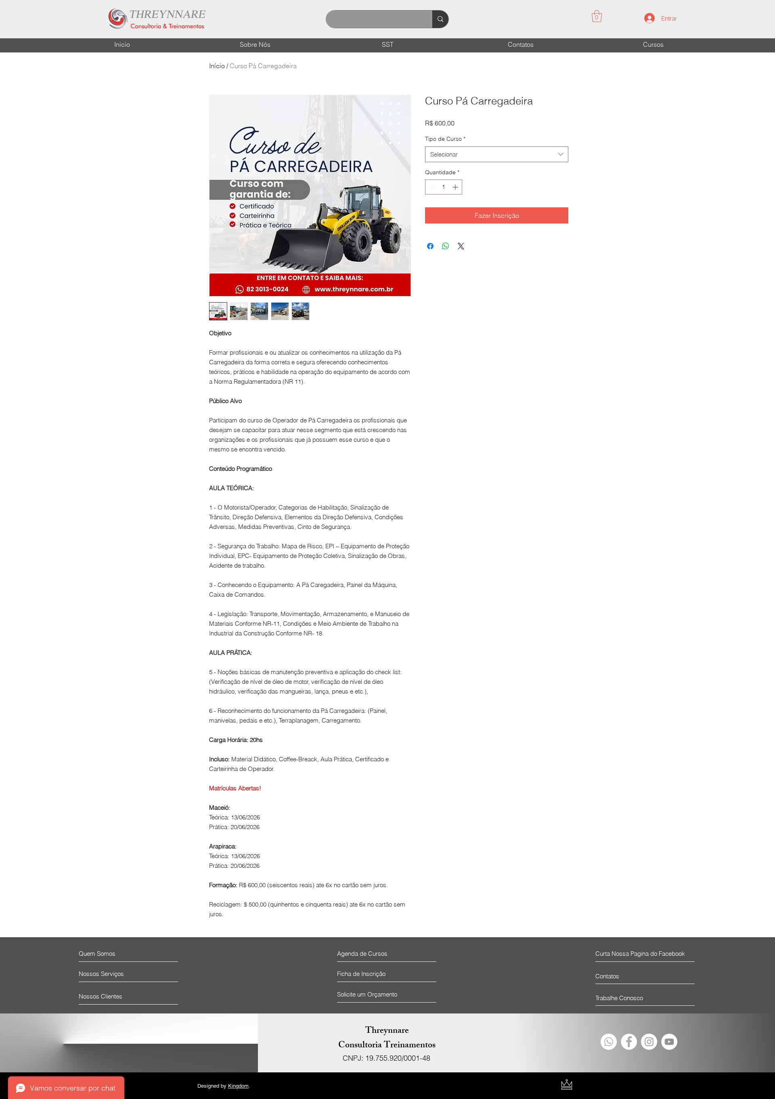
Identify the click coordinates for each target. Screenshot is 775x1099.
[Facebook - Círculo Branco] (629, 1042)
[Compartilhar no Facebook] (430, 246)
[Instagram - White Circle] (649, 1042)
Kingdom (238, 1086)
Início (217, 66)
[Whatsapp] (609, 1042)
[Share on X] (461, 246)
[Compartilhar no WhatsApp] (445, 246)
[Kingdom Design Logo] (567, 1084)
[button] (597, 16)
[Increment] (456, 187)
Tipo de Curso (445, 138)
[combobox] (496, 154)
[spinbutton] (443, 187)
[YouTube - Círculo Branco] (669, 1042)
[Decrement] (431, 187)
